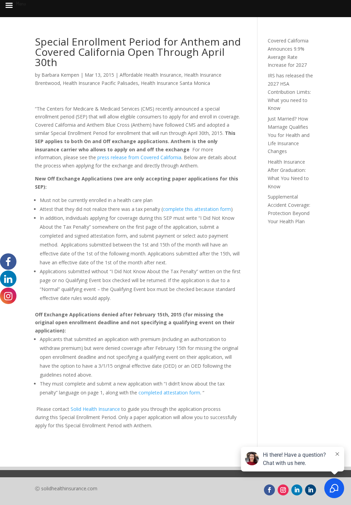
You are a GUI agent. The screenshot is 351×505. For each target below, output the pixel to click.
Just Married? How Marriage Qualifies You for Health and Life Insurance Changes (289, 134)
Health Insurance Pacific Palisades (100, 83)
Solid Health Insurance (96, 409)
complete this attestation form (197, 209)
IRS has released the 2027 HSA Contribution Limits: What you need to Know (290, 91)
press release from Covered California (139, 157)
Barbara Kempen (60, 75)
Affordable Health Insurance (150, 75)
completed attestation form (169, 392)
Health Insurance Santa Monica (175, 83)
